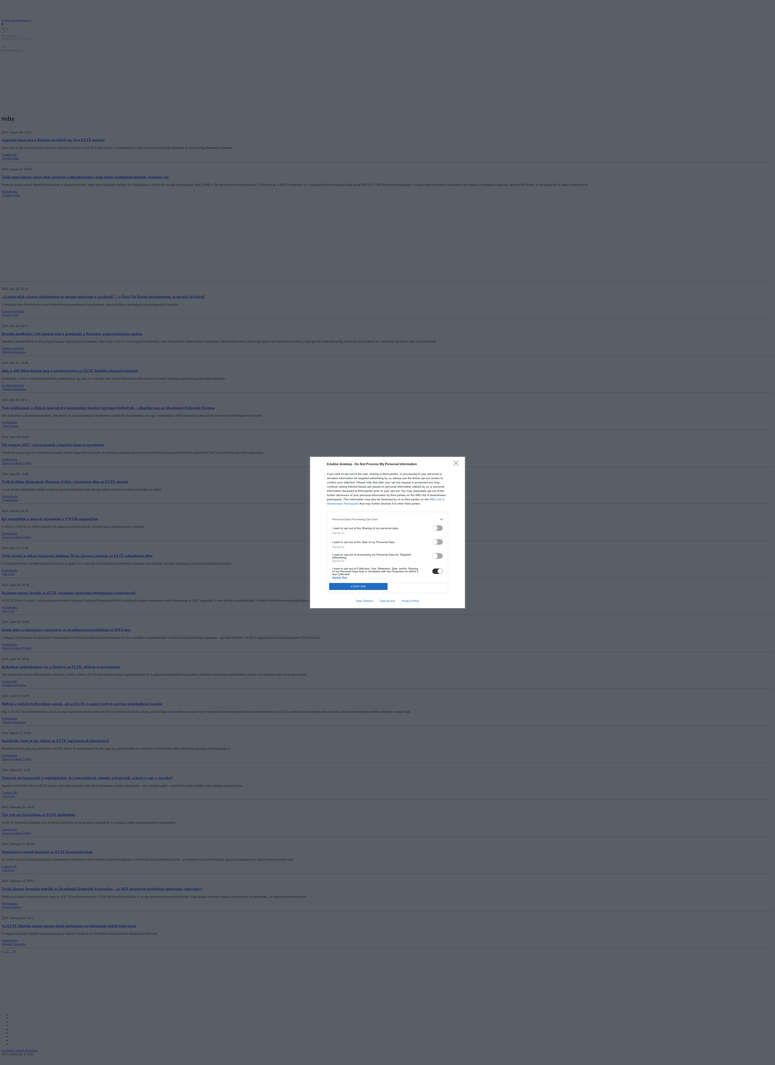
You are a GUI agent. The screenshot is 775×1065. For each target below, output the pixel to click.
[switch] (437, 528)
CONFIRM (358, 586)
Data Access (387, 600)
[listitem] (387, 519)
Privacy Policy (410, 600)
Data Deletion (364, 600)
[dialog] (387, 532)
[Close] (457, 464)
